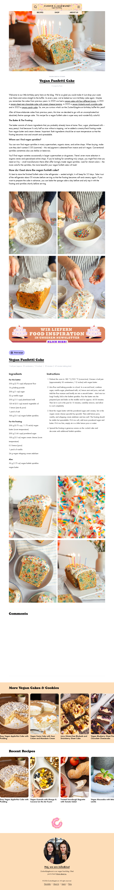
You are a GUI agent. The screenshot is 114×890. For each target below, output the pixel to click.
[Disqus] (57, 645)
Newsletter (47, 884)
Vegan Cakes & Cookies (57, 76)
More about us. (61, 874)
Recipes (40, 12)
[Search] (35, 6)
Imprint (64, 884)
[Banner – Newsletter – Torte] (57, 334)
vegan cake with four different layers (80, 101)
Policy (70, 884)
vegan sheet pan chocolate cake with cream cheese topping (36, 104)
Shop (57, 12)
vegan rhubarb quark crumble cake (87, 104)
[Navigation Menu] (79, 7)
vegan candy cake (30, 107)
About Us (74, 12)
